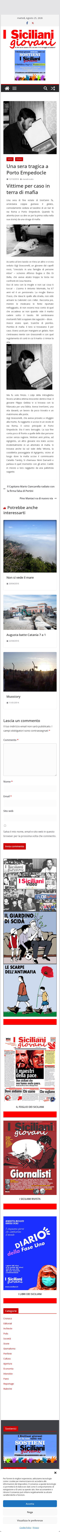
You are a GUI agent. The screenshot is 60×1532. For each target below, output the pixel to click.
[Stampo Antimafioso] (54, 11)
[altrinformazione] (13, 20)
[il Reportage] (40, 7)
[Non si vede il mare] (30, 531)
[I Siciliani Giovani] (7, 97)
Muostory (13, 705)
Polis (5, 1342)
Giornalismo (9, 1357)
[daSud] (47, 3)
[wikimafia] (17, 16)
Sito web (8, 819)
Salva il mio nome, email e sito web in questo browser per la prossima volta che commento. (29, 842)
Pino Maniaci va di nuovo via (36, 507)
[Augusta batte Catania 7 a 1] (30, 605)
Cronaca (7, 1327)
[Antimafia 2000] (6, 3)
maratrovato (28, 188)
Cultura (6, 1367)
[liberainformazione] (6, 11)
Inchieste (7, 1337)
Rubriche (7, 1397)
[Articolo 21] (30, 3)
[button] (55, 1472)
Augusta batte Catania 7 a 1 (26, 644)
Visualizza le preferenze (30, 1520)
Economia (8, 1377)
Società (7, 1347)
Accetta (30, 1503)
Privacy (36, 1527)
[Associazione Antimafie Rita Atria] (36, 11)
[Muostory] (30, 663)
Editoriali (7, 1332)
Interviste (8, 1382)
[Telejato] (3, 16)
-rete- (10, 168)
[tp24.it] (11, 16)
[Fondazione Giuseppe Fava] (21, 16)
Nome (8, 790)
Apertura (7, 1372)
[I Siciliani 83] (39, 16)
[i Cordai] (27, 7)
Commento (10, 748)
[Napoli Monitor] (18, 11)
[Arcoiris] (19, 3)
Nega (30, 1512)
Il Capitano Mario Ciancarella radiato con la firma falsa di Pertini (30, 497)
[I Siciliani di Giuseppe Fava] (27, 16)
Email (7, 805)
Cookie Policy (25, 1527)
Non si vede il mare (20, 586)
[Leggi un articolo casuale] (53, 97)
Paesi (6, 1387)
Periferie (7, 1362)
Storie (19, 168)
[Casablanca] (40, 3)
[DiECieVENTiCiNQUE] (11, 7)
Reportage (8, 1392)
